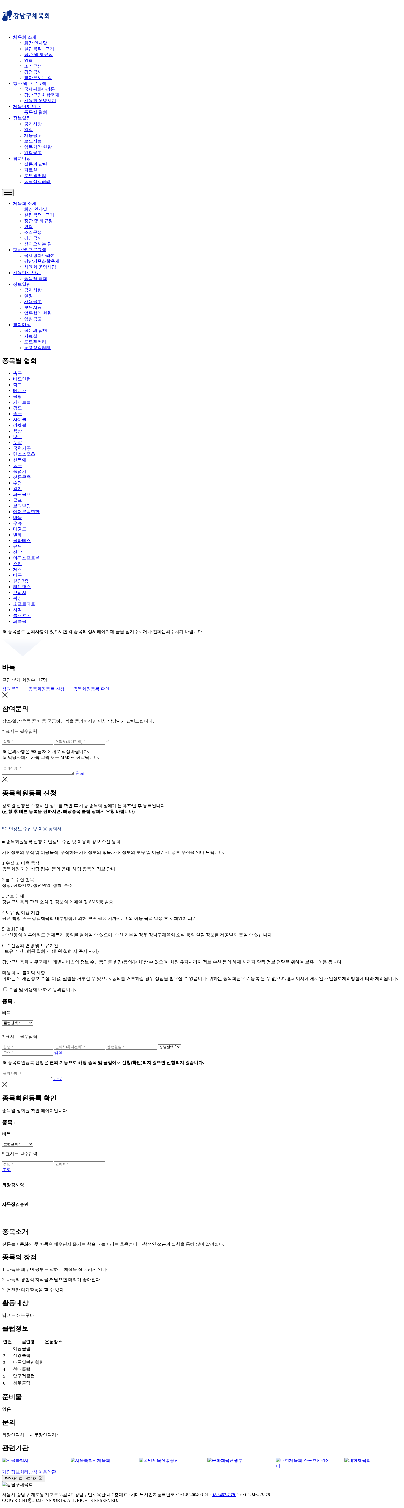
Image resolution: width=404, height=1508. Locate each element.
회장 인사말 (35, 43)
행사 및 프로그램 (29, 83)
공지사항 (33, 123)
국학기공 (22, 448)
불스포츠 (22, 615)
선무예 (19, 459)
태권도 (19, 529)
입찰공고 (33, 152)
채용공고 (33, 135)
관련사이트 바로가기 (21, 1478)
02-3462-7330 (224, 1494)
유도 (17, 546)
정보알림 (22, 118)
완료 (79, 773)
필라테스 (22, 540)
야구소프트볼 (26, 558)
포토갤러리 (35, 175)
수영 (17, 483)
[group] (31, 1460)
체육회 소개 (24, 37)
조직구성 (33, 66)
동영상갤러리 (37, 181)
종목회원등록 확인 (91, 689)
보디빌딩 (22, 506)
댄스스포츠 (24, 454)
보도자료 (33, 141)
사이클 (19, 419)
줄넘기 (19, 471)
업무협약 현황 (38, 147)
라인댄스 (22, 586)
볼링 (17, 396)
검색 (58, 1052)
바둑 (17, 517)
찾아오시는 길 (38, 77)
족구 (17, 413)
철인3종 (21, 581)
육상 (17, 431)
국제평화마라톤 (39, 89)
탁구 (17, 384)
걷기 (17, 488)
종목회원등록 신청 (46, 689)
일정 (28, 129)
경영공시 (33, 72)
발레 (17, 534)
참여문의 (11, 689)
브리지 (19, 592)
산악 (17, 552)
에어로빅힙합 (26, 511)
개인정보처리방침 (19, 1472)
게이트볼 (22, 402)
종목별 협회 (35, 112)
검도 (17, 408)
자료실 (30, 170)
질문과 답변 (35, 164)
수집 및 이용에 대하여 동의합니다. (42, 989)
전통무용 (22, 477)
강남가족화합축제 (41, 261)
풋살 (17, 442)
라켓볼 (19, 425)
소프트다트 (24, 604)
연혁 (28, 60)
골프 (17, 500)
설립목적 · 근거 (39, 48)
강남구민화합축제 (41, 95)
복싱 (17, 598)
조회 (6, 1169)
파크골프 (22, 494)
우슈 (17, 523)
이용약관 (47, 1472)
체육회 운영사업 (40, 100)
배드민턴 (22, 379)
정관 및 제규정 (38, 54)
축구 (17, 373)
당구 (17, 436)
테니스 (19, 390)
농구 (17, 465)
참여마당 (22, 158)
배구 (17, 575)
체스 (17, 569)
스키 (17, 563)
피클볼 (19, 621)
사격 (17, 609)
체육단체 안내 (27, 106)
